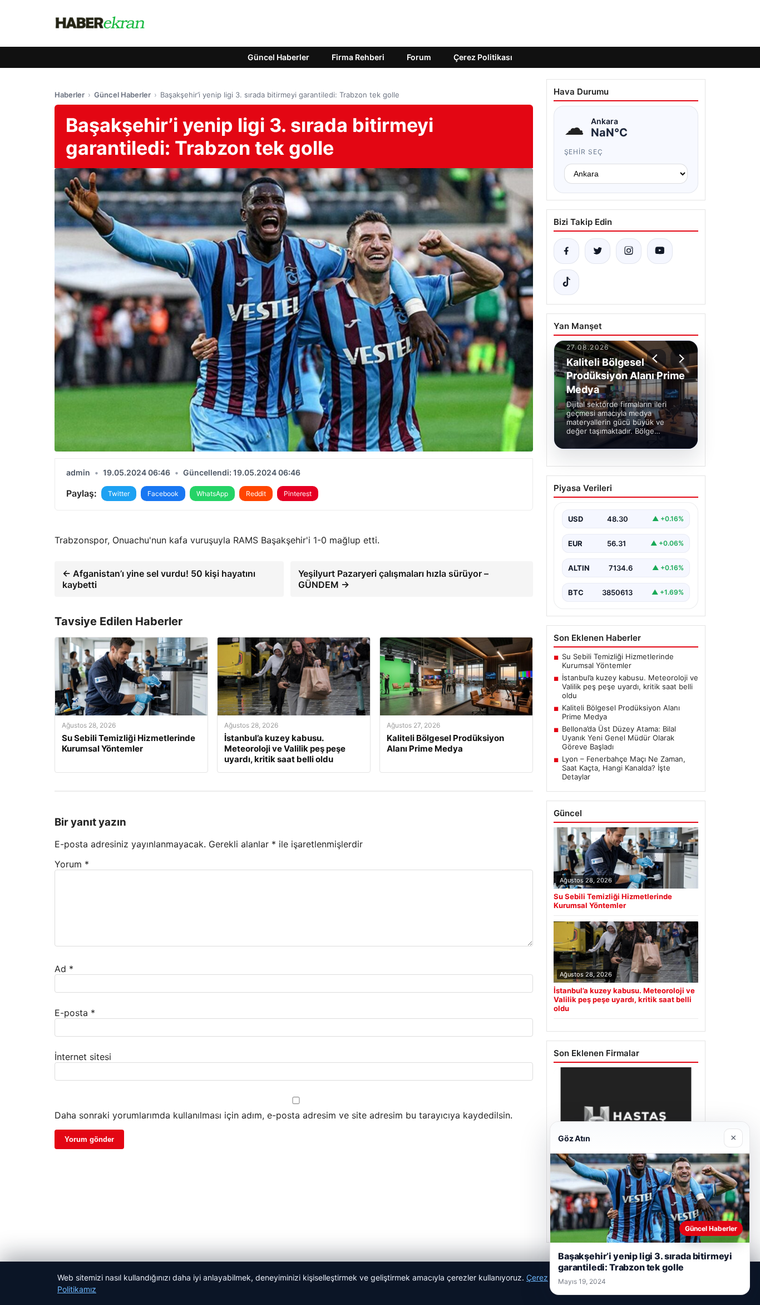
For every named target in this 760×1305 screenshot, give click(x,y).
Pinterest (298, 493)
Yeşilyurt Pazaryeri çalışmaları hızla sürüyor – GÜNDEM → (393, 579)
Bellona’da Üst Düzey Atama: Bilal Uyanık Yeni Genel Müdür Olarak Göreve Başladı (619, 737)
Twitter (119, 493)
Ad (64, 968)
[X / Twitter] (597, 251)
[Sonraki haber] (679, 358)
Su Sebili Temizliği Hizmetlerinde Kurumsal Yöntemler (618, 661)
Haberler (70, 94)
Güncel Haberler (278, 57)
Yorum (72, 864)
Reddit (256, 493)
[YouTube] (660, 251)
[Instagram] (628, 251)
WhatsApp (212, 493)
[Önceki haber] (656, 358)
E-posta (75, 1012)
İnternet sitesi (83, 1056)
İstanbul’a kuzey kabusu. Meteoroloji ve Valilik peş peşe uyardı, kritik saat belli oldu (630, 686)
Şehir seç (584, 152)
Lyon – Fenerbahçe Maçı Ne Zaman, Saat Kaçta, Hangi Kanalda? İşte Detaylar (623, 767)
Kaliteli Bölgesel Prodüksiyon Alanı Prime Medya (621, 712)
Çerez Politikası (482, 57)
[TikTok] (566, 282)
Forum (419, 57)
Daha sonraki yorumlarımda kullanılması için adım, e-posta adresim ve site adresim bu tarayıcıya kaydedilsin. (283, 1115)
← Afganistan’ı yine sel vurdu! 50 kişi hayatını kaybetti (158, 579)
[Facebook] (566, 251)
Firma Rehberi (358, 57)
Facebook (163, 493)
